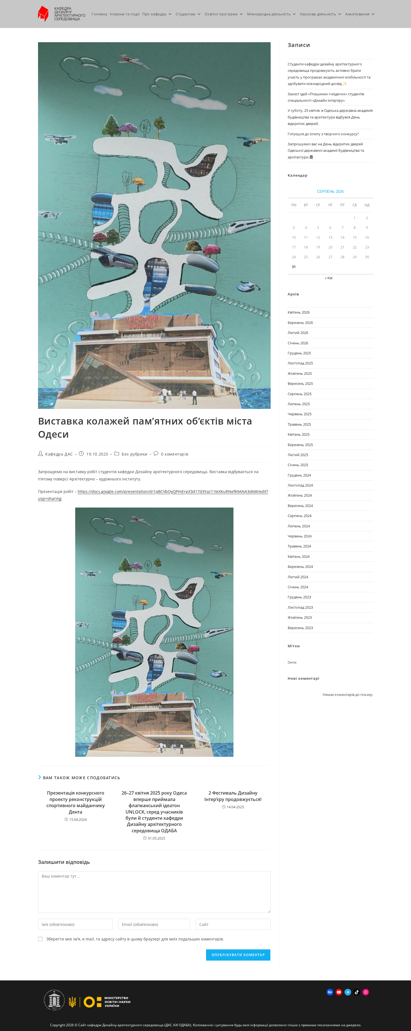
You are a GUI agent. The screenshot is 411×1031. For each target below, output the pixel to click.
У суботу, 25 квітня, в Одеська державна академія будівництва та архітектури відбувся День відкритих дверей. (330, 117)
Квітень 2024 (299, 556)
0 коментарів (174, 454)
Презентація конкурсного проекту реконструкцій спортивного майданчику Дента (75, 802)
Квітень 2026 (299, 312)
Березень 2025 (300, 444)
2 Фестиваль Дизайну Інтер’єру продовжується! (232, 796)
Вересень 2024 (300, 505)
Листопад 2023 (300, 607)
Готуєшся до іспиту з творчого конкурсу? (323, 133)
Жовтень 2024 (300, 495)
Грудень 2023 (299, 596)
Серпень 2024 (299, 515)
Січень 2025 (298, 464)
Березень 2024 (300, 566)
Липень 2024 (299, 525)
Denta (292, 662)
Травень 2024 (299, 546)
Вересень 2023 (300, 627)
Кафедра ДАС (59, 454)
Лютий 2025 (298, 454)
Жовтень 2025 (300, 373)
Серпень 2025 (299, 393)
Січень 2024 (298, 586)
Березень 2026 (300, 322)
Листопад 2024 (300, 485)
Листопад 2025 (300, 363)
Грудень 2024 (299, 475)
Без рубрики (135, 454)
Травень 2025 (299, 424)
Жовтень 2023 (300, 617)
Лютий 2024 (298, 576)
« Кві (328, 277)
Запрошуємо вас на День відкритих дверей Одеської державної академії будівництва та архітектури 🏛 (326, 150)
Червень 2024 (299, 536)
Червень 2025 (299, 413)
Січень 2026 (298, 342)
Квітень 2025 (299, 434)
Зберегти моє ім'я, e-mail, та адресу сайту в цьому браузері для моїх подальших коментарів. (135, 939)
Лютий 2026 (298, 332)
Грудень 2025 (299, 352)
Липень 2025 (299, 403)
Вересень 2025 (300, 383)
